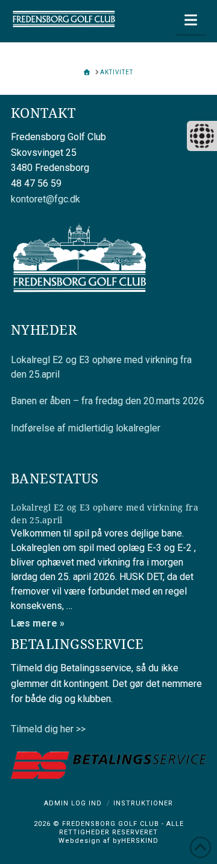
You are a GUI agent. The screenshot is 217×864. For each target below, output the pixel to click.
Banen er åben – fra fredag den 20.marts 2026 (107, 401)
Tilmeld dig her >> (48, 729)
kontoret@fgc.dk (45, 199)
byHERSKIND (134, 841)
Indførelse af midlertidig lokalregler (85, 428)
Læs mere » (37, 623)
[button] (190, 20)
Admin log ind (73, 803)
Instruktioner (143, 803)
